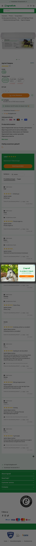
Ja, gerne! (26, 276)
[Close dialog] (34, 265)
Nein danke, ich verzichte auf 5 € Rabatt (26, 278)
